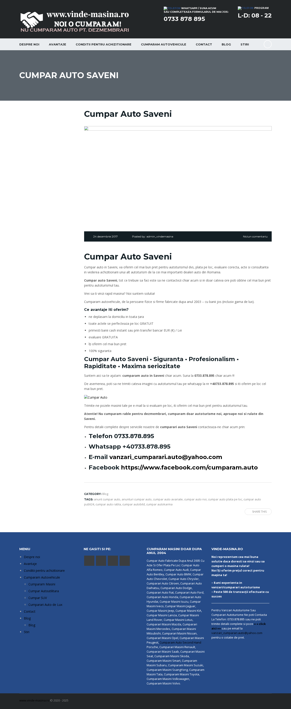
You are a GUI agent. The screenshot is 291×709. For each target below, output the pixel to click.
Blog (226, 44)
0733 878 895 (184, 18)
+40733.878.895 (147, 446)
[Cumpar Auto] (95, 397)
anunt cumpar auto (107, 499)
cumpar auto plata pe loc (225, 499)
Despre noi (29, 44)
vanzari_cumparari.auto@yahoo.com (165, 457)
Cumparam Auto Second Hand (180, 642)
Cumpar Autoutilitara (43, 591)
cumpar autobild (133, 504)
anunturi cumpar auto (137, 499)
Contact (204, 44)
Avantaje (57, 44)
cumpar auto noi (195, 499)
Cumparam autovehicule (163, 44)
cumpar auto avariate (168, 499)
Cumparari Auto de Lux (45, 604)
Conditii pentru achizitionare (103, 44)
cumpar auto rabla (108, 504)
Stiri (245, 44)
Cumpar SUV (37, 598)
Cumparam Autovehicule (42, 577)
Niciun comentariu (255, 236)
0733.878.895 (134, 436)
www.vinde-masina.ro (34, 700)
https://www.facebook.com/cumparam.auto (189, 467)
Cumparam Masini (41, 584)
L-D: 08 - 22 (255, 15)
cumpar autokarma (159, 504)
